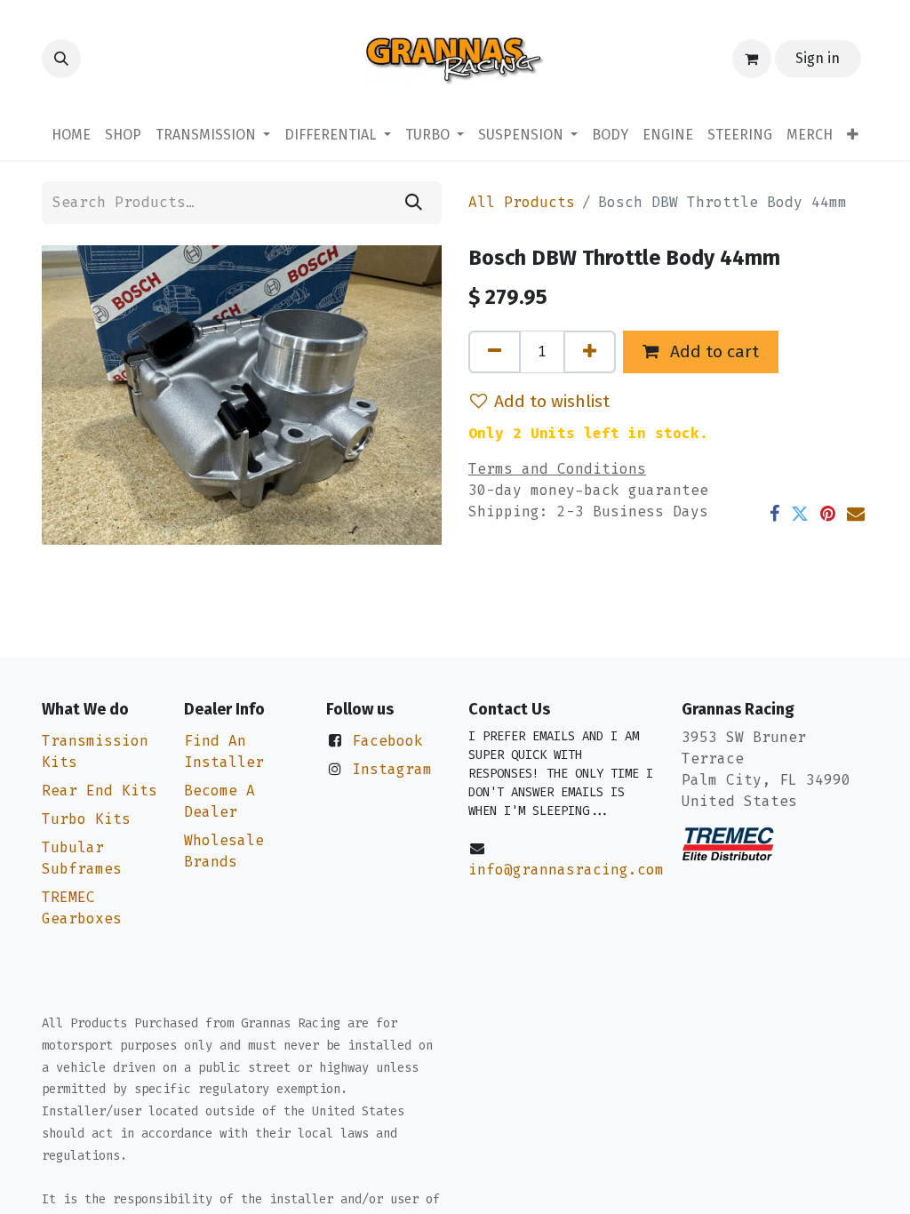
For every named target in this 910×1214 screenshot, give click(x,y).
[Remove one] (494, 352)
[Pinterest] (827, 514)
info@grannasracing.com (566, 869)
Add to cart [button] (712, 351)
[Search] (414, 202)
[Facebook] (774, 514)
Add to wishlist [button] (552, 401)
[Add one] (589, 352)
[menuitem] (71, 135)
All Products (521, 202)
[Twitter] (800, 514)
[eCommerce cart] (751, 58)
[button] (61, 58)
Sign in (817, 58)
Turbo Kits (86, 819)
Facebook (387, 740)
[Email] (856, 514)
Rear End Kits (99, 790)
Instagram (392, 769)
